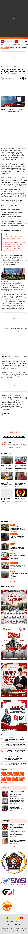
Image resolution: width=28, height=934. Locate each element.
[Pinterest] (16, 437)
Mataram (12, 432)
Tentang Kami (5, 928)
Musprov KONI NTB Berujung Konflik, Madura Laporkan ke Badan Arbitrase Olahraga (20, 500)
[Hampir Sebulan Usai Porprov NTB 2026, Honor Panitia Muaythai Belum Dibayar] (5, 834)
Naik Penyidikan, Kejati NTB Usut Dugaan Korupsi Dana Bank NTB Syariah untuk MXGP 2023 (18, 793)
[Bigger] (25, 78)
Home (2, 44)
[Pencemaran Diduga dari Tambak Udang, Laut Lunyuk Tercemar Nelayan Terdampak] (5, 527)
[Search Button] (22, 41)
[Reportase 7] (9, 41)
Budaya (12, 553)
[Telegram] (13, 437)
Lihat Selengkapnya (13, 581)
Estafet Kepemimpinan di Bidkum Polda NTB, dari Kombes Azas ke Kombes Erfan (20, 467)
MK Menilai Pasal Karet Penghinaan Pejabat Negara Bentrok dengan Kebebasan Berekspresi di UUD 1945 (13, 248)
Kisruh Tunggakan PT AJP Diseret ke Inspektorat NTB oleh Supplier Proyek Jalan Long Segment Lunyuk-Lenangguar (7, 483)
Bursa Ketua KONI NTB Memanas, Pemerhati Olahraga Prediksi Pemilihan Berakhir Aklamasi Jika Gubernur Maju (18, 840)
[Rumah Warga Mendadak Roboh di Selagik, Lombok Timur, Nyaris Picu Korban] (5, 537)
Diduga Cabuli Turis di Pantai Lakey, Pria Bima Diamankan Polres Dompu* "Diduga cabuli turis (15, 752)
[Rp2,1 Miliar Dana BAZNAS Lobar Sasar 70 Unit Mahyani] (5, 565)
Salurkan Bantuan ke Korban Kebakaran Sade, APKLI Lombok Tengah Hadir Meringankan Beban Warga (14, 758)
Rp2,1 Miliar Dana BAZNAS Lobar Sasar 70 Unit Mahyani (18, 565)
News (17, 432)
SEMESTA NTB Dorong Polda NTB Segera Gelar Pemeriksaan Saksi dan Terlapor (7, 467)
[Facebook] (7, 437)
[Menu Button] (25, 41)
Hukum (8, 44)
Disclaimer (23, 928)
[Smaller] (21, 78)
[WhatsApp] (19, 437)
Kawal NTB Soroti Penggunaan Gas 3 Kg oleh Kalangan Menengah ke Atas (20, 483)
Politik (14, 44)
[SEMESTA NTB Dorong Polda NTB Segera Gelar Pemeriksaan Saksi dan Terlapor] (7, 460)
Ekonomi (20, 44)
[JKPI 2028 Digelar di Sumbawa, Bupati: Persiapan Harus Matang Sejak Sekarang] (5, 556)
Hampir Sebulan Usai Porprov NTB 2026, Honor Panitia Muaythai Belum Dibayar (17, 833)
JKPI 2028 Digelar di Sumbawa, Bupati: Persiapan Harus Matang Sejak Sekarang (18, 557)
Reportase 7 (11, 931)
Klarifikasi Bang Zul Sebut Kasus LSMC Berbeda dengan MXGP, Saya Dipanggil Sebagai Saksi (17, 800)
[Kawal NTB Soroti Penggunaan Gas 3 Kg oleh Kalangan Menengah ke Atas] (21, 476)
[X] (10, 437)
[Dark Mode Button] (19, 41)
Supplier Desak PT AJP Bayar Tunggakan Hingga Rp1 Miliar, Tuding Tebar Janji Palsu (7, 500)
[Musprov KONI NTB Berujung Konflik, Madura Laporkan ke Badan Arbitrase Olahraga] (21, 493)
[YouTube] (19, 924)
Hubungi (17, 928)
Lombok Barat (14, 562)
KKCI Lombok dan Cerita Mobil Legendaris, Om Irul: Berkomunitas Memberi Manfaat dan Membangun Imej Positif (18, 807)
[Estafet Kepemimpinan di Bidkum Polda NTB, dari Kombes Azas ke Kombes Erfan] (21, 460)
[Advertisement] (14, 127)
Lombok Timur (14, 534)
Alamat (12, 928)
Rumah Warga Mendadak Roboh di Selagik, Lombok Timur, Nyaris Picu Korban (18, 538)
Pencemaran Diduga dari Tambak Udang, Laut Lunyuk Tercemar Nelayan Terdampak (14, 238)
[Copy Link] (4, 437)
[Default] (23, 78)
